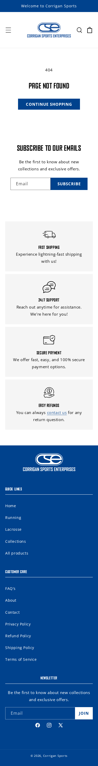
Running (13, 517)
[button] (8, 30)
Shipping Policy (19, 647)
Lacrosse (13, 529)
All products (16, 553)
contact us (57, 412)
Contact (12, 612)
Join (84, 713)
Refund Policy (18, 635)
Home (10, 505)
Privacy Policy (18, 624)
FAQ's (10, 588)
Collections (15, 541)
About (10, 600)
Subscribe (69, 183)
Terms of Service (21, 659)
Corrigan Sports (55, 756)
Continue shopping (49, 104)
